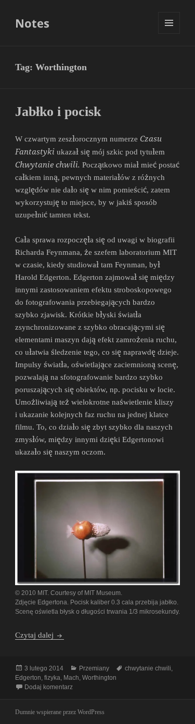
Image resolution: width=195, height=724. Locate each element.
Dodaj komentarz (48, 687)
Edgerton (28, 677)
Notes (32, 23)
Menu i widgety (169, 33)
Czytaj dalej (39, 635)
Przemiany (94, 668)
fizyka (52, 677)
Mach (71, 677)
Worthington (99, 677)
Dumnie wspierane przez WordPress (60, 712)
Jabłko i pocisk (58, 111)
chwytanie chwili (148, 668)
